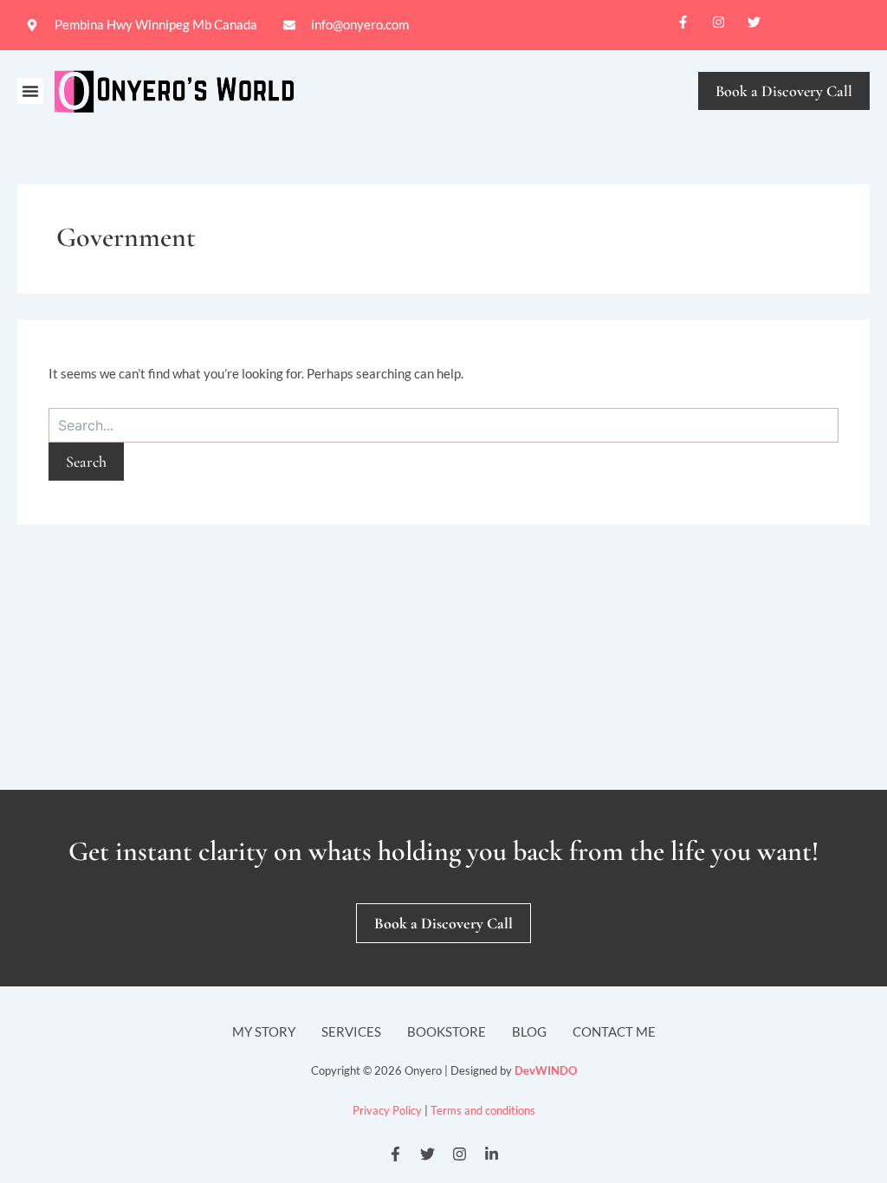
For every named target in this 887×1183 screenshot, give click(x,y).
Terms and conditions (483, 1110)
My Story (263, 1031)
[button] (30, 91)
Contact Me (614, 1031)
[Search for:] (443, 425)
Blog (529, 1031)
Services (351, 1031)
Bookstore (446, 1031)
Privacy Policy (387, 1110)
